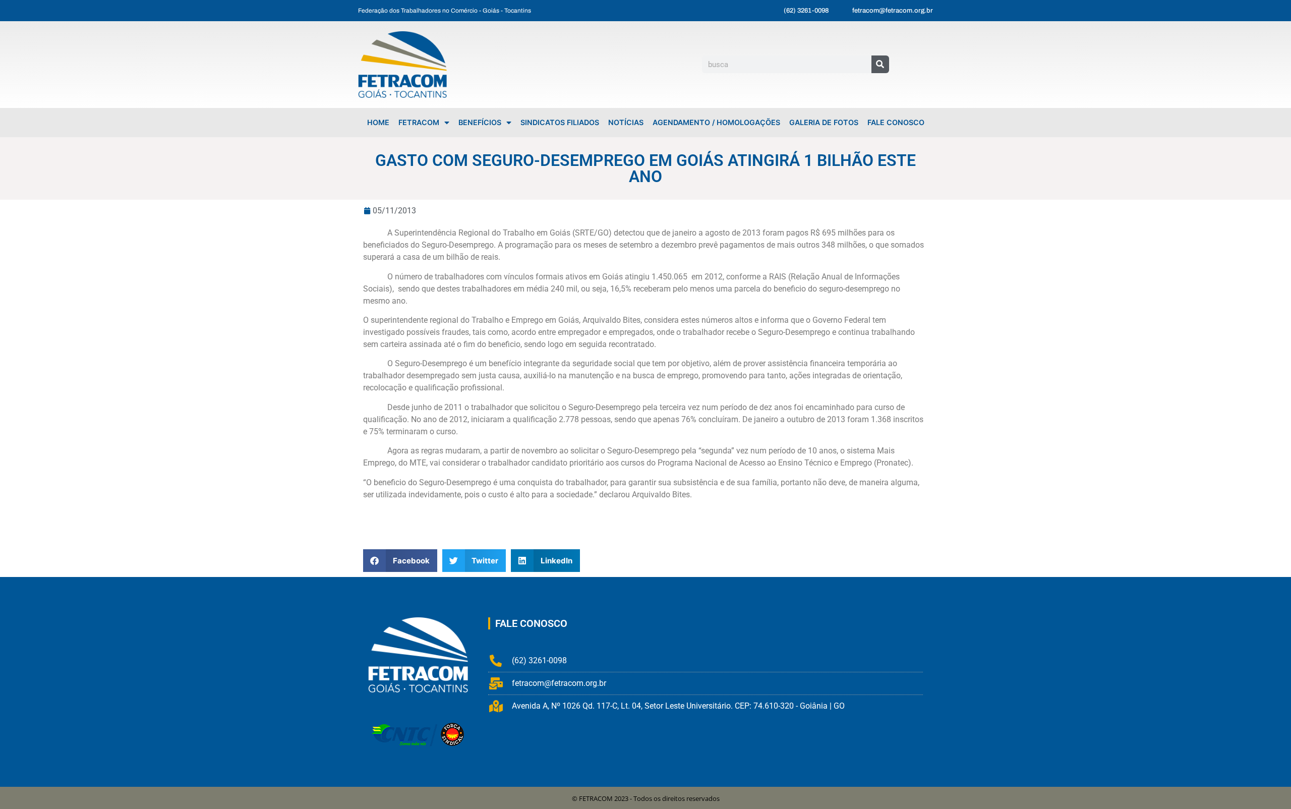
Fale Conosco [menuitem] (895, 122)
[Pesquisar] (880, 64)
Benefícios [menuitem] (479, 122)
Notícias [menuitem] (625, 122)
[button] (400, 560)
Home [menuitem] (378, 122)
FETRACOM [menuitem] (418, 122)
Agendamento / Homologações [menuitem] (716, 122)
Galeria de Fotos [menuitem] (823, 122)
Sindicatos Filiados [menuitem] (559, 122)
